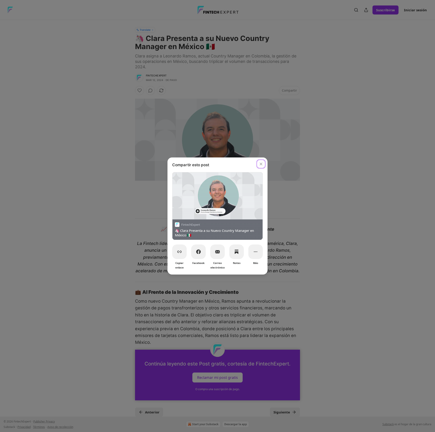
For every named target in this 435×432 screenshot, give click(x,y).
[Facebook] (198, 251)
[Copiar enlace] (179, 251)
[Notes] (236, 251)
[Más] (255, 251)
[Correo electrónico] (217, 251)
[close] (261, 164)
